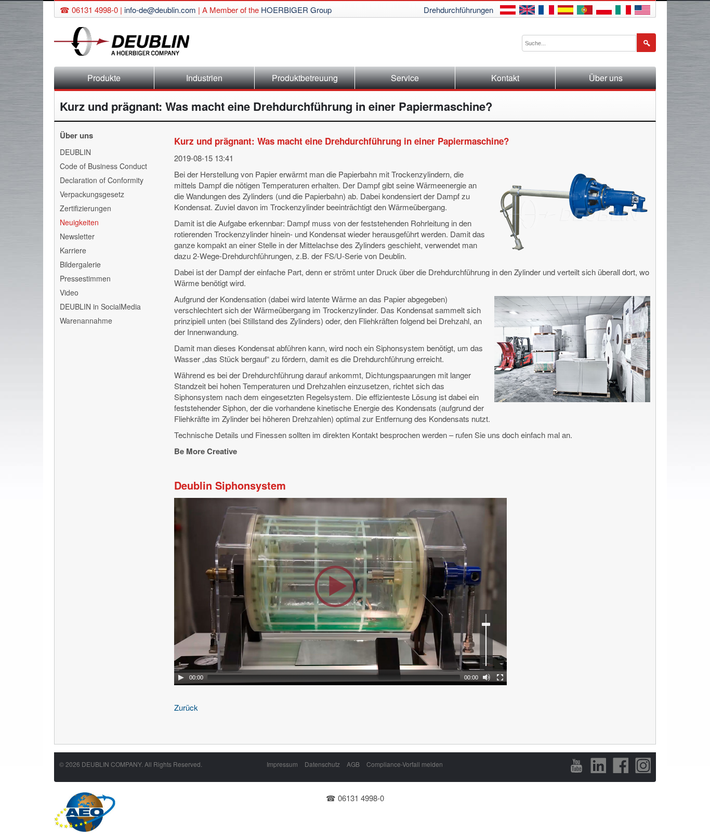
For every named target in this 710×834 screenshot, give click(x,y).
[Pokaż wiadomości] (604, 11)
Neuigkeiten (79, 222)
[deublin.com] (642, 11)
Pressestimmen (85, 278)
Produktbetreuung (305, 78)
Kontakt (505, 78)
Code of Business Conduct (103, 166)
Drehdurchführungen (458, 9)
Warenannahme (86, 320)
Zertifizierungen (85, 208)
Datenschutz (322, 764)
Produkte (104, 78)
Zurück (186, 707)
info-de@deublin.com (160, 9)
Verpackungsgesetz (92, 194)
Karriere (73, 250)
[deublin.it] (623, 11)
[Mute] (486, 677)
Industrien (204, 78)
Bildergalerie (80, 264)
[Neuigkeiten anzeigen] (508, 11)
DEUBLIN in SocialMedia (100, 306)
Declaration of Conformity (101, 180)
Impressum (282, 764)
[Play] (181, 677)
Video (69, 292)
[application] (340, 591)
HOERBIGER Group (296, 9)
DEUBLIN (75, 152)
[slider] (486, 640)
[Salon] (546, 11)
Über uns (606, 78)
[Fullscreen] (500, 677)
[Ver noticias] (565, 11)
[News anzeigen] (527, 11)
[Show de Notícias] (585, 11)
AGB (353, 764)
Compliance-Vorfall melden (404, 764)
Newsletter (77, 236)
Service (405, 78)
